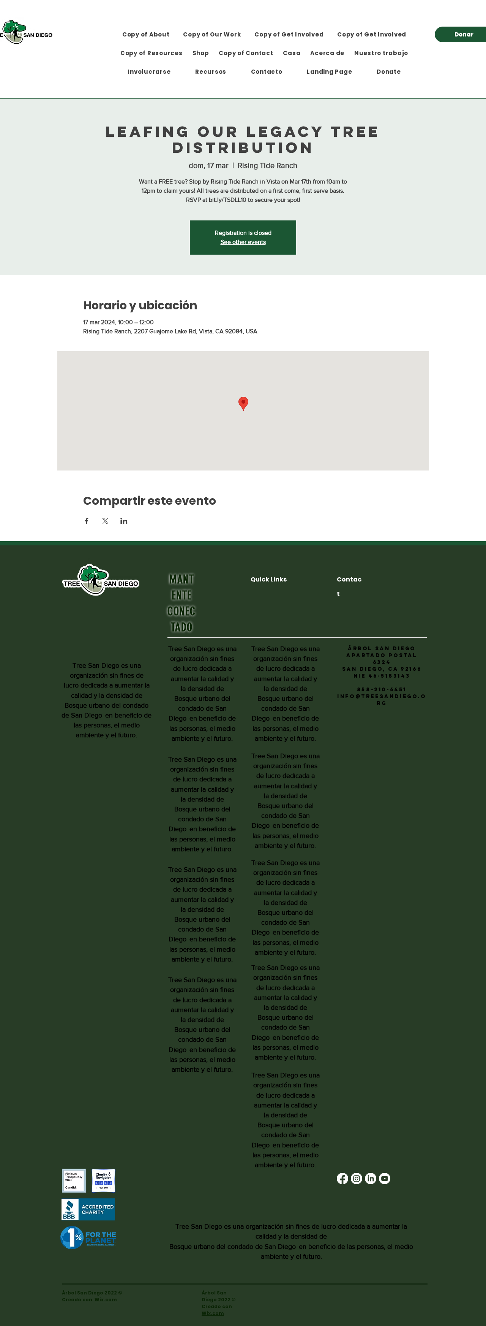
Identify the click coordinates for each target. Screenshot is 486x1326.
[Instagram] (356, 1178)
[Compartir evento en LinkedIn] (124, 521)
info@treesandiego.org (381, 700)
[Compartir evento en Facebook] (86, 521)
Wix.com (106, 1299)
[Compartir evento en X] (105, 521)
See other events (243, 242)
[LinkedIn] (370, 1178)
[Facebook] (342, 1178)
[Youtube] (384, 1178)
